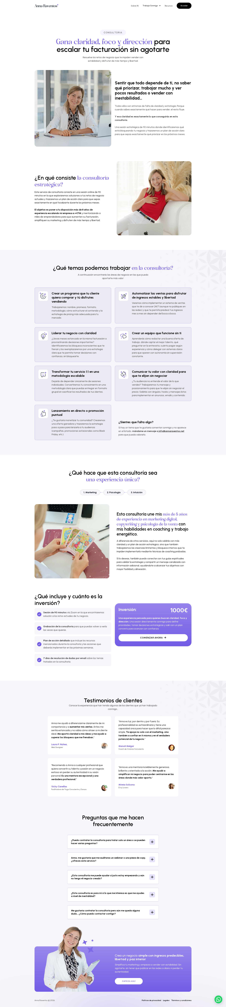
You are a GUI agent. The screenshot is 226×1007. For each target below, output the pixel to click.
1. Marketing (90, 492)
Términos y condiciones (181, 1000)
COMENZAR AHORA (151, 637)
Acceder (184, 6)
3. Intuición (136, 492)
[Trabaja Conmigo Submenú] (160, 6)
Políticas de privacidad (151, 1000)
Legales (166, 1000)
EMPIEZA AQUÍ (128, 981)
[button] (113, 842)
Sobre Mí (135, 6)
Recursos (169, 6)
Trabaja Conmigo (150, 6)
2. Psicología (113, 492)
